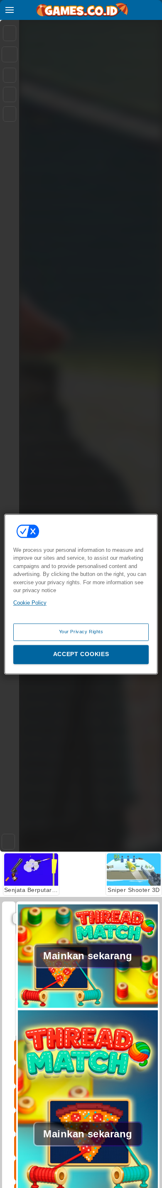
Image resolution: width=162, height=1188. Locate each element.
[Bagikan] (9, 54)
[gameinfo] (9, 114)
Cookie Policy (30, 603)
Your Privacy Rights (81, 631)
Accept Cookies (81, 654)
